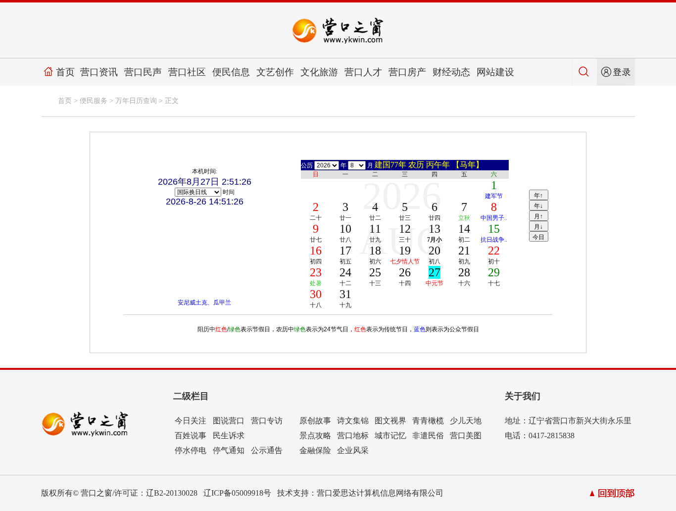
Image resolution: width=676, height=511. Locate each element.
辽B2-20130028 (171, 493)
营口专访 (267, 420)
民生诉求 (228, 435)
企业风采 (353, 450)
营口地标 (353, 435)
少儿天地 (466, 420)
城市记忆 (390, 435)
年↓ (538, 206)
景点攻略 (315, 435)
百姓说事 (190, 435)
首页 (65, 72)
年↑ (538, 195)
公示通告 (267, 450)
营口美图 (466, 435)
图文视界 (390, 420)
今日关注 (190, 420)
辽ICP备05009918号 (237, 493)
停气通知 (228, 450)
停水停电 (190, 450)
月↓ (538, 226)
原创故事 (315, 420)
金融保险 (315, 450)
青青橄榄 (428, 420)
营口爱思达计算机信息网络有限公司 (380, 493)
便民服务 (93, 100)
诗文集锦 (353, 420)
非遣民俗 (428, 435)
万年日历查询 (136, 100)
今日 (538, 237)
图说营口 (228, 420)
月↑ (538, 216)
